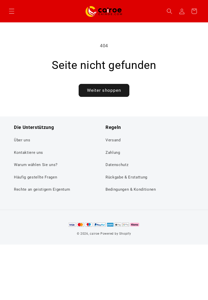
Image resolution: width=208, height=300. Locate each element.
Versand (113, 140)
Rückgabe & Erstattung (126, 177)
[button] (12, 11)
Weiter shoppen (104, 90)
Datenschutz (117, 164)
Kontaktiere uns (28, 152)
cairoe (94, 233)
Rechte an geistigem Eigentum (42, 189)
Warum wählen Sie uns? (36, 164)
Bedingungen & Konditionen (131, 189)
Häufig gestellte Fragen (35, 177)
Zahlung (113, 152)
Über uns (22, 140)
